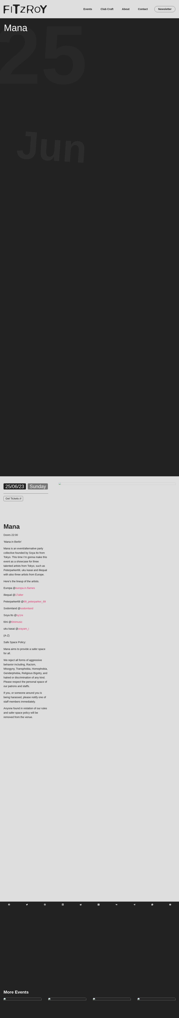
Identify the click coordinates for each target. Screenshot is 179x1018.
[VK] (116, 905)
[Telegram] (134, 905)
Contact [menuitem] (143, 9)
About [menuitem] (125, 9)
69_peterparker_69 (35, 601)
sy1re (20, 615)
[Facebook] (9, 905)
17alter (19, 594)
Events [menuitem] (87, 9)
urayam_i (23, 628)
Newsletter (165, 9)
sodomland (26, 608)
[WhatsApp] (152, 905)
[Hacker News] (99, 905)
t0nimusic (16, 621)
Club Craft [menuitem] (107, 9)
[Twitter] (27, 905)
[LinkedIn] (63, 905)
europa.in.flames (25, 588)
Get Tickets (12, 498)
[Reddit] (81, 905)
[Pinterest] (45, 905)
